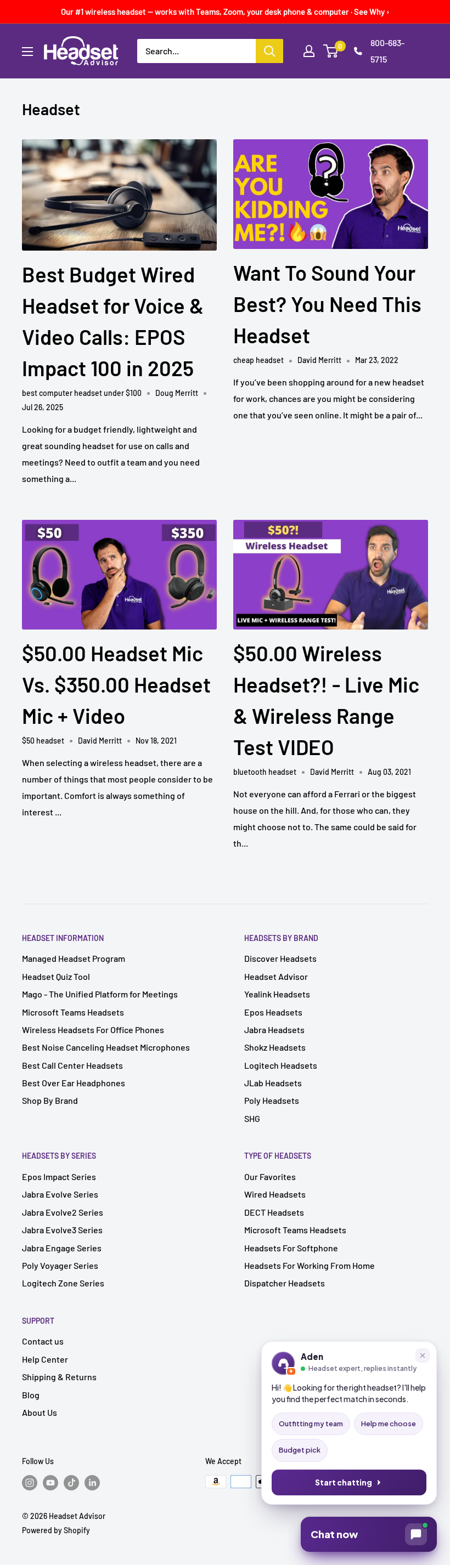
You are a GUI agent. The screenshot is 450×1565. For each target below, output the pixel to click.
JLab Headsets (273, 1083)
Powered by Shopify (56, 1530)
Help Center (45, 1359)
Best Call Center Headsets (72, 1065)
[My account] (308, 51)
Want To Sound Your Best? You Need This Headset (327, 304)
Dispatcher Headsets (284, 1283)
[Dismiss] (422, 1355)
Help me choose (388, 1423)
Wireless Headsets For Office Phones (93, 1029)
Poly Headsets (271, 1100)
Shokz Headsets (275, 1047)
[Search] (269, 51)
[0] (331, 51)
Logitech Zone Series (63, 1283)
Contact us (43, 1341)
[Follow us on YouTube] (50, 1482)
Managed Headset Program (73, 958)
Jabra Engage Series (62, 1248)
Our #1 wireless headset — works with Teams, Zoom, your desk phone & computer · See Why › (225, 11)
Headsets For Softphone (291, 1248)
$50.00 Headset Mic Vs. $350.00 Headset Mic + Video (116, 684)
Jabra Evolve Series (60, 1194)
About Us (39, 1412)
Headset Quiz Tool (56, 976)
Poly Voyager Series (60, 1265)
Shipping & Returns (59, 1376)
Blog (31, 1395)
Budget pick (299, 1449)
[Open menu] (27, 51)
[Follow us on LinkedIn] (92, 1482)
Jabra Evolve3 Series (62, 1229)
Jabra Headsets (274, 1029)
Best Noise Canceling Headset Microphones (106, 1047)
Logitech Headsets (280, 1065)
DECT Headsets (274, 1212)
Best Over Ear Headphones (73, 1083)
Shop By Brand (50, 1100)
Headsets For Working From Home (309, 1265)
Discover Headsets (280, 958)
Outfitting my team (311, 1423)
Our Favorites (270, 1176)
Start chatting (343, 1482)
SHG (252, 1118)
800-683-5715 (387, 50)
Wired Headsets (275, 1194)
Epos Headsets (273, 1012)
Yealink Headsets (277, 994)
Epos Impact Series (59, 1176)
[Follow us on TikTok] (71, 1482)
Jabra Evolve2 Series (62, 1212)
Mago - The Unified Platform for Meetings (100, 994)
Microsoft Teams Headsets (73, 1012)
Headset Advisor (276, 976)
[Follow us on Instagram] (29, 1482)
